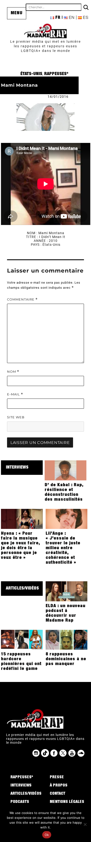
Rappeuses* (56, 74)
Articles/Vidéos (22, 588)
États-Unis (31, 74)
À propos (58, 786)
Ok (47, 835)
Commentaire (22, 299)
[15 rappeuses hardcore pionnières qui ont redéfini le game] (22, 639)
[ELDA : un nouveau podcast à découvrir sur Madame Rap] (67, 591)
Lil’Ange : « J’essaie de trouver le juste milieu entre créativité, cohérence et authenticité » (63, 548)
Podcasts (19, 802)
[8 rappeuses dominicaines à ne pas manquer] (67, 639)
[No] (85, 824)
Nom (13, 372)
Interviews (17, 467)
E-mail (15, 394)
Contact (57, 794)
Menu (17, 13)
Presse (57, 777)
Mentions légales (67, 802)
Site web (16, 417)
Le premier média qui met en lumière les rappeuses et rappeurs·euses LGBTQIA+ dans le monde (45, 46)
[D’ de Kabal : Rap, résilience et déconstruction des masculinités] (66, 470)
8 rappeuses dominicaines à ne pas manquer (66, 659)
